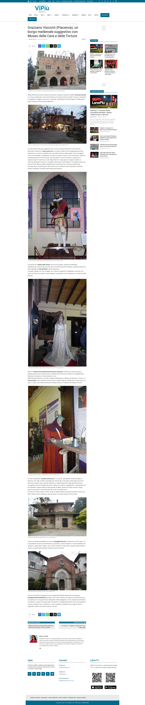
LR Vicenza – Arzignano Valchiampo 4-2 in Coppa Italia (73, 626)
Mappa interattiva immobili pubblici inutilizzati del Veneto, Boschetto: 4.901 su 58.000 (41, 626)
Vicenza (56, 15)
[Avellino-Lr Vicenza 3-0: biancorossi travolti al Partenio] (96, 48)
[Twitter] (113, 1)
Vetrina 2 (34, 23)
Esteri (35, 15)
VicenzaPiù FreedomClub (67, 1)
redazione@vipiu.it (64, 667)
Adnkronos (75, 15)
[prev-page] (91, 78)
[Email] (51, 46)
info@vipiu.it (62, 674)
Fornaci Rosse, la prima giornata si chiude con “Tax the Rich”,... (96, 71)
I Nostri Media (90, 1)
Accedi (49, 1)
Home (30, 15)
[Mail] (107, 1)
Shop (53, 1)
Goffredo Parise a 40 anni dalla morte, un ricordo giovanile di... (110, 55)
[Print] (55, 46)
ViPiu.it (92, 667)
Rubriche (84, 15)
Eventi (92, 67)
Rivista (96, 15)
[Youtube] (116, 1)
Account (58, 1)
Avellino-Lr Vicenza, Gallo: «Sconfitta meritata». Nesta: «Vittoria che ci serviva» (101, 112)
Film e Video (107, 67)
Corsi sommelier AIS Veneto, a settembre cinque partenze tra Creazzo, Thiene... (108, 137)
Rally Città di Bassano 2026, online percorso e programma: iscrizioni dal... (108, 154)
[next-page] (94, 78)
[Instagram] (105, 1)
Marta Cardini (32, 39)
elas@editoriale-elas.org (66, 680)
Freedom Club (32, 19)
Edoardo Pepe (93, 116)
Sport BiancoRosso (95, 107)
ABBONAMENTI (105, 15)
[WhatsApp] (47, 46)
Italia (42, 15)
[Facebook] (102, 1)
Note (89, 15)
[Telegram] (59, 46)
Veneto (49, 15)
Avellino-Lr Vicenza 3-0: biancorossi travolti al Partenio (96, 55)
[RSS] (110, 1)
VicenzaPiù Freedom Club (79, 1)
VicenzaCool (65, 15)
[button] (99, 1)
